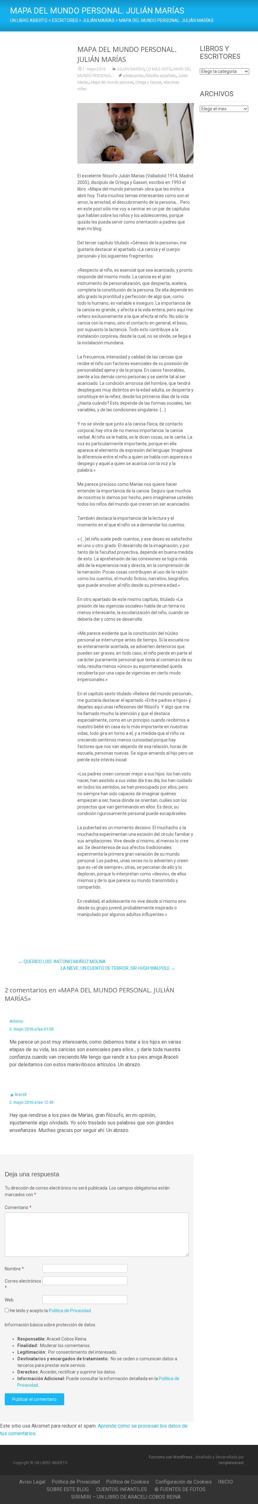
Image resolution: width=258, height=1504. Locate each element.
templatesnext (231, 1463)
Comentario (18, 1207)
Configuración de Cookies (183, 1482)
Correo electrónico (23, 1284)
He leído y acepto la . (50, 1310)
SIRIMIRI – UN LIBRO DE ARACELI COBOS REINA (126, 1497)
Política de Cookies (127, 1482)
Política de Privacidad (70, 1310)
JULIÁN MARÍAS (130, 69)
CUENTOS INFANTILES (121, 1489)
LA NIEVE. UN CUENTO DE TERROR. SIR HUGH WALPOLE (118, 968)
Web (9, 1299)
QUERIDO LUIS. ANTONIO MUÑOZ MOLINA (62, 961)
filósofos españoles (161, 76)
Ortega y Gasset (148, 82)
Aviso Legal (32, 1482)
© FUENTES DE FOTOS (179, 1489)
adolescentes (133, 76)
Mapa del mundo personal (112, 82)
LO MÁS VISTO (158, 69)
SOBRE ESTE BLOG (68, 1489)
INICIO (225, 1482)
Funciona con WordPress (171, 1457)
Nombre (14, 1268)
